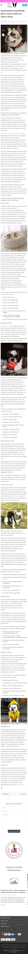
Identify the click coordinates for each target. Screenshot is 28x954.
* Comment (5, 815)
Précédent (6, 794)
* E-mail (4, 811)
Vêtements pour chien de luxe (7, 22)
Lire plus (3, 905)
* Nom (3, 807)
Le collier (16, 496)
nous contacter (20, 784)
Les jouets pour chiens (7, 326)
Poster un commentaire (14, 831)
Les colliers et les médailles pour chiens (11, 133)
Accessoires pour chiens (5, 21)
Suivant (23, 794)
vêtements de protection (12, 666)
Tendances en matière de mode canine (18, 21)
